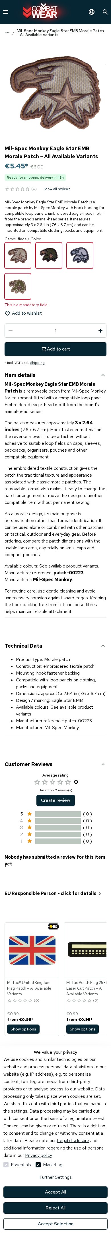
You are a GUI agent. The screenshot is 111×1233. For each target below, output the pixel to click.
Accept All (55, 1192)
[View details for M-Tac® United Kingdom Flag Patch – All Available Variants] (32, 950)
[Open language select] (91, 12)
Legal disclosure (73, 1141)
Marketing (52, 1165)
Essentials (21, 1165)
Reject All (55, 1208)
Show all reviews (57, 189)
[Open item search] (105, 12)
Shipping (37, 362)
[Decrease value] (10, 330)
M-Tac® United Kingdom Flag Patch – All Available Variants (29, 988)
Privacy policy (38, 1155)
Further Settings (56, 1177)
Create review (55, 800)
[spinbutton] (55, 330)
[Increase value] (100, 330)
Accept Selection (55, 1224)
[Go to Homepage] (42, 12)
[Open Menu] (5, 12)
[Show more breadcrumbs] (7, 32)
